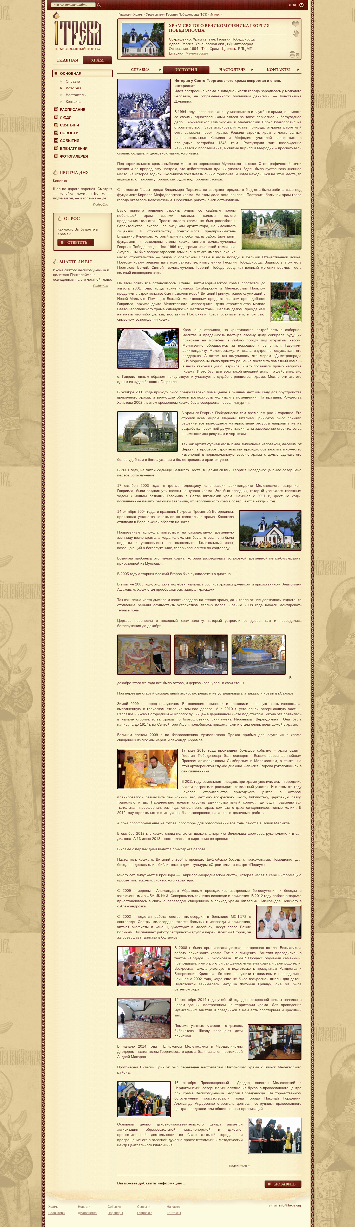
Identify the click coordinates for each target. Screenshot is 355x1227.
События (69, 141)
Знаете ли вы (76, 262)
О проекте (144, 1213)
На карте (173, 1207)
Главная (67, 60)
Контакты (73, 101)
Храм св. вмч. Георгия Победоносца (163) (176, 14)
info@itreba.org (290, 1205)
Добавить (284, 1184)
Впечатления (74, 148)
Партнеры (115, 1213)
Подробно (100, 204)
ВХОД (292, 5)
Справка (73, 81)
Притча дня (74, 172)
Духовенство (87, 1213)
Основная (70, 73)
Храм (97, 60)
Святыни (69, 125)
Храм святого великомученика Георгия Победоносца (219, 28)
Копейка (60, 181)
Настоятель (76, 95)
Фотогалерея (74, 156)
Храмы (138, 14)
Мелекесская (197, 53)
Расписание (72, 109)
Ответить (77, 242)
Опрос (72, 218)
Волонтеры (56, 1213)
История (73, 88)
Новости (69, 133)
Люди (65, 117)
